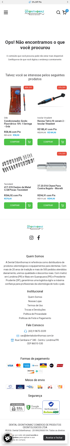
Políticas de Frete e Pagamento (35, 318)
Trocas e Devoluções (35, 309)
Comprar (15, 142)
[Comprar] (29, 142)
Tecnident (8, 184)
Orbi (6, 118)
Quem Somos (35, 297)
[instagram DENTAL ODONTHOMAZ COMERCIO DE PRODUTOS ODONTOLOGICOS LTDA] (31, 237)
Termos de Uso (35, 305)
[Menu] (6, 12)
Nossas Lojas (35, 301)
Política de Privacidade (35, 314)
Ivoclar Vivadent (44, 118)
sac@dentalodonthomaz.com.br (37, 335)
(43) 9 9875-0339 (37, 331)
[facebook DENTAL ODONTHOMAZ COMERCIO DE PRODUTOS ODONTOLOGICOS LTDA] (38, 237)
